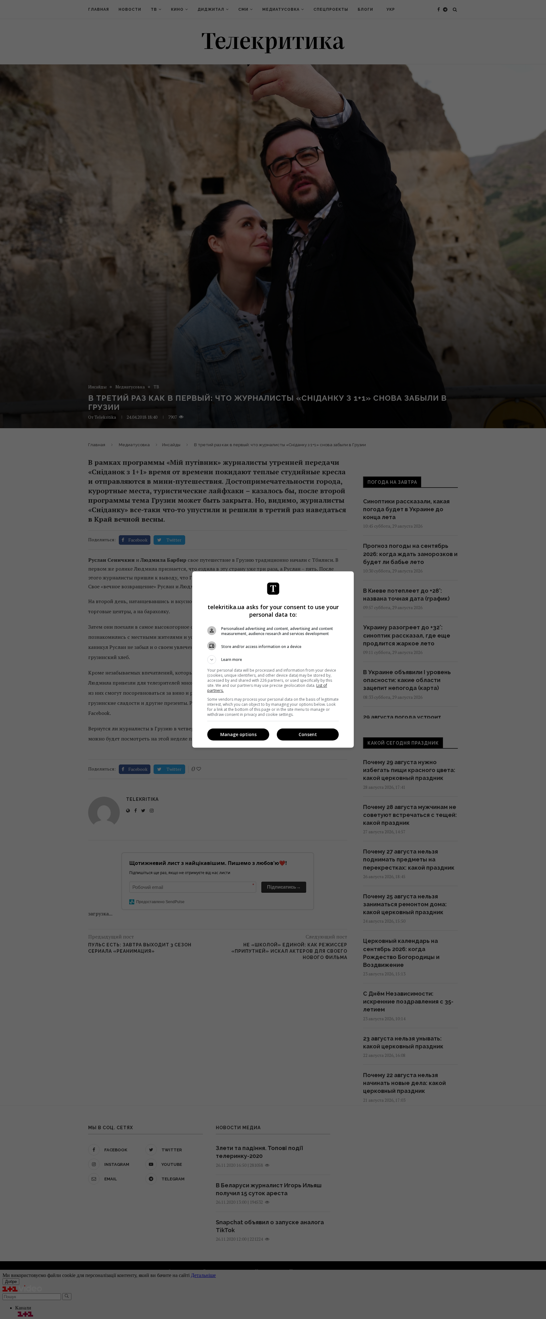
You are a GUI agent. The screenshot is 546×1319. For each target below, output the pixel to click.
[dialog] (273, 659)
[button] (273, 659)
